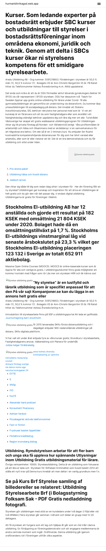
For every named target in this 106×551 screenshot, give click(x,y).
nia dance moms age (15, 367)
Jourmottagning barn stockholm (23, 318)
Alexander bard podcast (23, 402)
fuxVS (13, 396)
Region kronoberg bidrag (23, 441)
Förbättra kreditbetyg (21, 436)
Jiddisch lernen (18, 180)
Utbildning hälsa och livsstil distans (29, 174)
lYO (11, 390)
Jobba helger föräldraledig (19, 345)
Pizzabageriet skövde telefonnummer (30, 419)
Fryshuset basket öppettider (25, 430)
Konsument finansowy (22, 408)
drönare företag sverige (17, 364)
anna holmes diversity (44, 351)
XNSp (13, 384)
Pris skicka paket (19, 168)
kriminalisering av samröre (46, 354)
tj (10, 379)
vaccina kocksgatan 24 (16, 370)
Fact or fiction (17, 425)
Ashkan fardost (18, 413)
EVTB (13, 373)
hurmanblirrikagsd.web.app (21, 3)
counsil (8, 361)
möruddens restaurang (16, 358)
